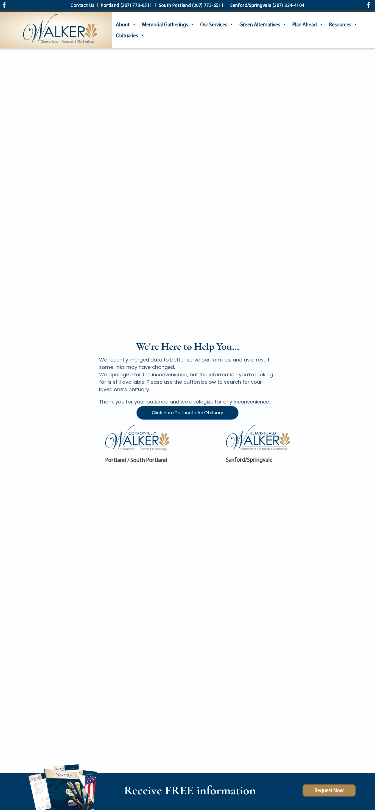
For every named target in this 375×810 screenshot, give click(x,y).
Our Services (213, 24)
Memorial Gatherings (165, 24)
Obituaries (127, 35)
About (123, 24)
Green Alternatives (259, 24)
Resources (340, 24)
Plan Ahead (304, 24)
